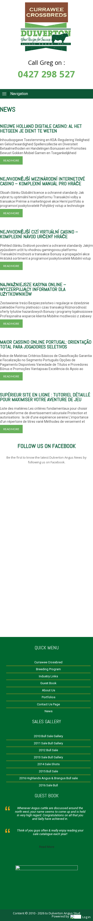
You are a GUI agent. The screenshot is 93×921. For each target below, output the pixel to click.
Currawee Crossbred (48, 662)
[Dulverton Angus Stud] (46, 21)
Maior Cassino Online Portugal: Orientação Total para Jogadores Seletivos (45, 344)
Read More (46, 847)
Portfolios (48, 697)
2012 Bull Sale (48, 750)
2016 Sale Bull (48, 785)
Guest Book (48, 683)
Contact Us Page (48, 704)
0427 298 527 (46, 74)
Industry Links (48, 676)
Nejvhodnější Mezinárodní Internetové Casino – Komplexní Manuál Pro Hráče (42, 181)
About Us (48, 690)
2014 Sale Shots (48, 764)
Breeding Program (48, 669)
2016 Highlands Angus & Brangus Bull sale (48, 778)
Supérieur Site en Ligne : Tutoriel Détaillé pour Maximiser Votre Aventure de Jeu (45, 397)
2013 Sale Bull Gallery (48, 757)
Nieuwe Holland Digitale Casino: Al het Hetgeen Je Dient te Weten (41, 128)
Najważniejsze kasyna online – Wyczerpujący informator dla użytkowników (33, 289)
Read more (11, 160)
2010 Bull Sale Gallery (48, 736)
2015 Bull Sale (48, 771)
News (48, 711)
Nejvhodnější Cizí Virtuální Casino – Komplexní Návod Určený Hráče (39, 234)
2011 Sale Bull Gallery (48, 743)
